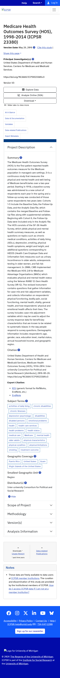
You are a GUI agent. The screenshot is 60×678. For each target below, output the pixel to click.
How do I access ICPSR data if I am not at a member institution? (31, 589)
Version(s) (14, 522)
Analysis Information (22, 531)
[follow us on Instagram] (17, 614)
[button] (34, 47)
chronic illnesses (17, 411)
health (12, 425)
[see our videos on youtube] (42, 614)
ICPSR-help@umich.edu (19, 624)
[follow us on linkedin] (34, 614)
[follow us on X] (26, 614)
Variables (9, 124)
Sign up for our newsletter (30, 631)
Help (52, 620)
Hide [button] (13, 496)
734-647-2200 (45, 624)
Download (29, 100)
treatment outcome (30, 449)
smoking (13, 449)
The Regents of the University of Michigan (31, 656)
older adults (14, 440)
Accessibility (10, 620)
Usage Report (18, 554)
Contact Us (41, 620)
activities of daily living (19, 406)
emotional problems (38, 420)
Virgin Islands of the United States (25, 466)
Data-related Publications (15, 130)
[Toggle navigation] (54, 10)
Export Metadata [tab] (12, 136)
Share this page (11, 53)
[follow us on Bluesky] (51, 614)
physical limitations (38, 445)
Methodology (16, 514)
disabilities (40, 416)
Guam (43, 461)
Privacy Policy (26, 620)
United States (30, 461)
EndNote (16, 395)
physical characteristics (34, 440)
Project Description (21, 147)
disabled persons (17, 420)
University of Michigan (17, 663)
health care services (27, 425)
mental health (43, 435)
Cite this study (44, 47)
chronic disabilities (42, 406)
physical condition (17, 445)
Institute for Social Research (37, 660)
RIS (14, 388)
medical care (15, 435)
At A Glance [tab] (10, 112)
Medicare (28, 435)
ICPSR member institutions (25, 578)
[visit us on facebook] (9, 614)
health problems (16, 430)
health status (34, 430)
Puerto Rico (14, 461)
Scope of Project (19, 505)
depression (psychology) (20, 416)
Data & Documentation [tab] (14, 118)
